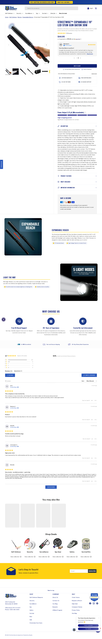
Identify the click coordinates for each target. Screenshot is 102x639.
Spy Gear (58, 552)
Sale (31, 620)
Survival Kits (86, 552)
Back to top (51, 590)
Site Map (74, 613)
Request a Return (77, 600)
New (31, 616)
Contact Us (56, 600)
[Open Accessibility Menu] (4, 319)
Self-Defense (13, 17)
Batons (20, 17)
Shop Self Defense (63, 2)
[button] (77, 33)
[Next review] (80, 58)
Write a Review (90, 375)
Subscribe (92, 571)
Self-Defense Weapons (36, 597)
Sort (83, 381)
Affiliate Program (57, 610)
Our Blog (55, 604)
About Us (55, 597)
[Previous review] (74, 58)
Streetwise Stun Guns (36, 623)
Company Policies (77, 607)
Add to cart (77, 66)
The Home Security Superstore (16, 635)
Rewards (55, 607)
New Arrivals (63, 13)
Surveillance (44, 552)
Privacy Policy (76, 610)
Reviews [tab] (8, 371)
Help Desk (75, 604)
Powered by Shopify (27, 635)
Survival (32, 613)
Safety (72, 552)
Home (6, 17)
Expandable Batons (28, 17)
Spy (31, 607)
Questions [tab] (18, 371)
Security (30, 552)
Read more (90, 54)
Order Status (76, 597)
